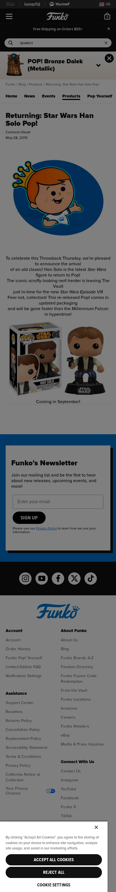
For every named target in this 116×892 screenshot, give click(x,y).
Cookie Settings (53, 885)
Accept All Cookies (54, 860)
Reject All (54, 872)
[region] (54, 856)
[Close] (96, 827)
